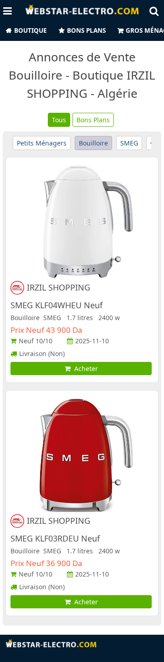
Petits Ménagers (42, 143)
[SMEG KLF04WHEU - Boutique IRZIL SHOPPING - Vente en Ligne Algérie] (82, 220)
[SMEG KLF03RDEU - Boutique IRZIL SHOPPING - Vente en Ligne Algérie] (82, 454)
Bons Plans (86, 30)
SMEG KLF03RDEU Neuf (55, 538)
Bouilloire (93, 143)
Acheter (84, 368)
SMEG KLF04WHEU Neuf (56, 305)
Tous (59, 119)
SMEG (129, 143)
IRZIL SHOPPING (58, 287)
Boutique (30, 30)
